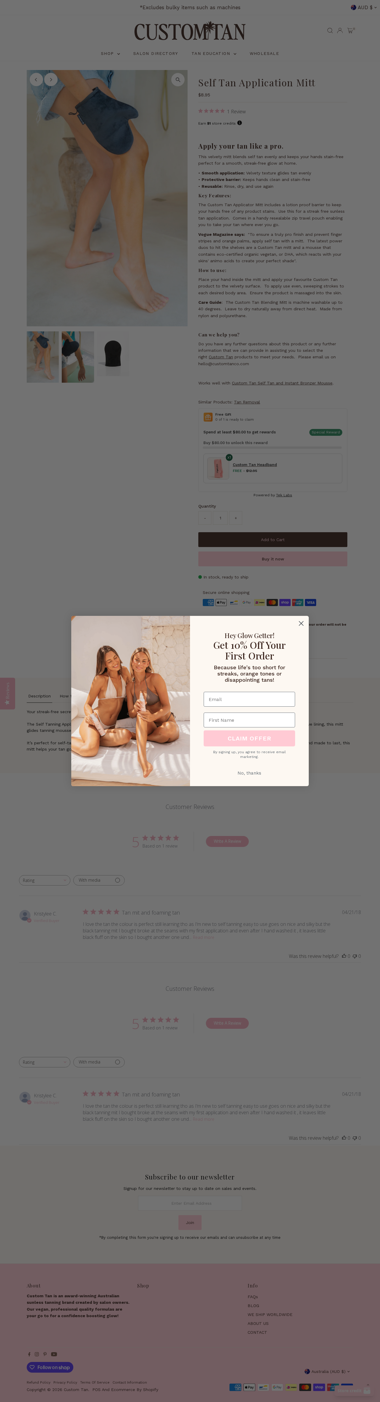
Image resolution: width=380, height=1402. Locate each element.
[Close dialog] (301, 623)
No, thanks (249, 773)
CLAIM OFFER (249, 738)
